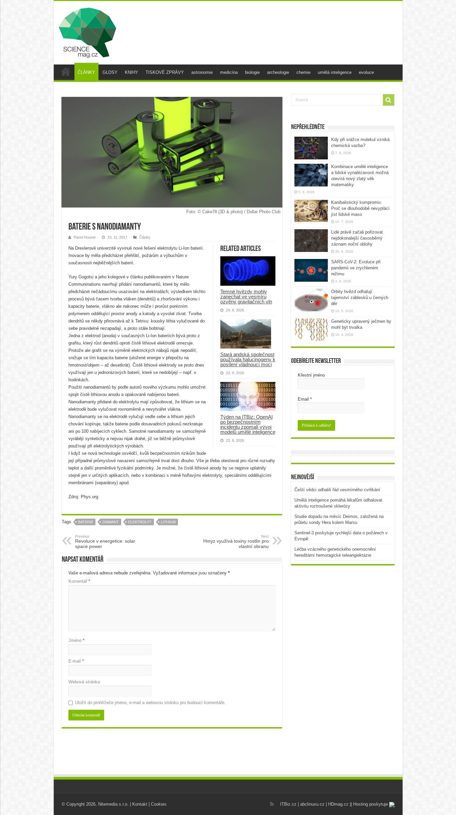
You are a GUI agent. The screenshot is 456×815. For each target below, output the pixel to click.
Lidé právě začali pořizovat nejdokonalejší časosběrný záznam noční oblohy (357, 238)
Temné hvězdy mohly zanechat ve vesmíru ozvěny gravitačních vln (246, 296)
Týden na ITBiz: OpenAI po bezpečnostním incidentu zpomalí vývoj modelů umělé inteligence (247, 424)
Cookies (159, 804)
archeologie (278, 72)
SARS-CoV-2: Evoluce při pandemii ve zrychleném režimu (356, 267)
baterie (85, 522)
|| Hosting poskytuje (369, 804)
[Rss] (271, 804)
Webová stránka (84, 681)
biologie (252, 72)
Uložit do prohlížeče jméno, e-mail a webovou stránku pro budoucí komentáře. (150, 702)
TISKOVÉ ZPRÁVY (165, 72)
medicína (229, 72)
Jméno (76, 640)
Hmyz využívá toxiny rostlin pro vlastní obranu (236, 541)
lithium (168, 522)
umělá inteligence (335, 72)
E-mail (76, 661)
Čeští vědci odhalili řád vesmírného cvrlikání (337, 489)
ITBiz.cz (288, 804)
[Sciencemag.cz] (87, 31)
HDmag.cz (338, 804)
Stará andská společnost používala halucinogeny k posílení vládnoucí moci (247, 359)
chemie (303, 72)
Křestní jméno (311, 375)
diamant (110, 522)
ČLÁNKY (86, 72)
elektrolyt (140, 522)
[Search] (388, 100)
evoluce (366, 72)
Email (305, 399)
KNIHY (131, 72)
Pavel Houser (85, 237)
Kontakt (139, 804)
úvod (65, 71)
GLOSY (110, 72)
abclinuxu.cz (312, 804)
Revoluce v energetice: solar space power (105, 541)
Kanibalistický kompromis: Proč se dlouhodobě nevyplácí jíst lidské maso (360, 208)
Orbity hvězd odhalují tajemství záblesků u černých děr (359, 297)
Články (145, 237)
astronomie (202, 72)
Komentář (79, 581)
